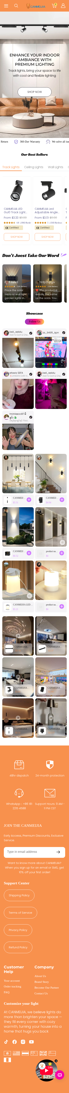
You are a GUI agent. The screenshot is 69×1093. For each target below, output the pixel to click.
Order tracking (12, 986)
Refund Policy (18, 947)
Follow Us (34, 321)
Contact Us (41, 993)
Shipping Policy (19, 895)
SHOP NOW (34, 92)
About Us (40, 976)
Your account (12, 980)
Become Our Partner (46, 987)
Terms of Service (20, 913)
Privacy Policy (18, 930)
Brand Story (41, 981)
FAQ (6, 992)
